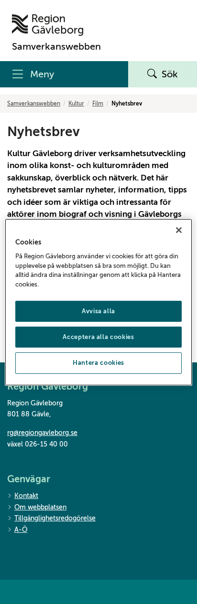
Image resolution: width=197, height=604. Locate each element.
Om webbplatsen (40, 507)
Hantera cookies (98, 362)
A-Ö (20, 529)
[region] (98, 301)
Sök (170, 74)
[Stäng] (178, 229)
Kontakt (26, 495)
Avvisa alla (98, 311)
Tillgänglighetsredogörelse (55, 518)
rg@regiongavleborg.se (42, 432)
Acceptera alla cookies (98, 336)
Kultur (76, 103)
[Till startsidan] (56, 25)
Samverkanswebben (33, 103)
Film (97, 103)
